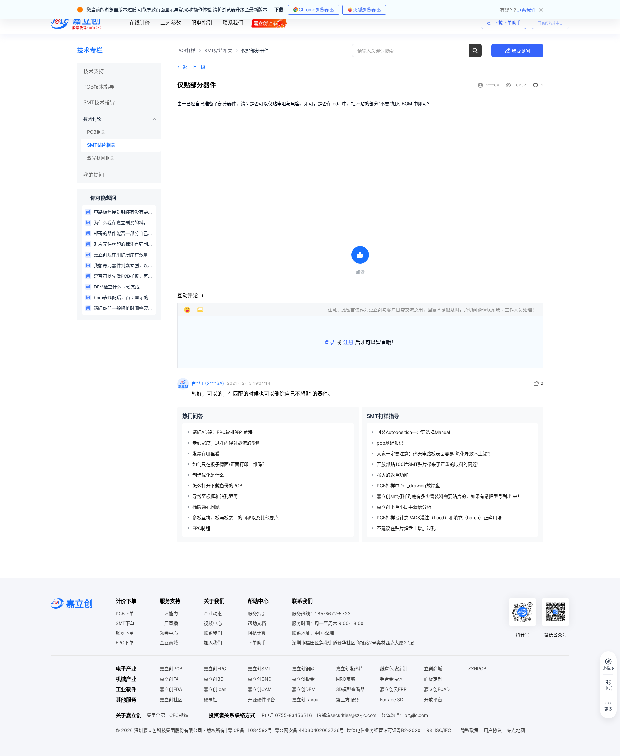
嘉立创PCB (171, 668)
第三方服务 (347, 699)
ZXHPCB (477, 668)
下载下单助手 (507, 22)
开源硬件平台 (261, 699)
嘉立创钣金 (303, 679)
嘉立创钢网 (303, 668)
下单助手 (257, 642)
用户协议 (493, 730)
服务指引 (257, 613)
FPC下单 (124, 642)
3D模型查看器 (350, 689)
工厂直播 (169, 623)
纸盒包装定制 (393, 668)
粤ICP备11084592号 (250, 730)
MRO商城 (345, 679)
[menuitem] (119, 71)
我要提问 (521, 50)
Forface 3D (391, 699)
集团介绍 (156, 715)
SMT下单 (125, 623)
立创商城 (433, 668)
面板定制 (433, 679)
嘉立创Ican (215, 689)
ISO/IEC (443, 730)
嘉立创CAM (259, 689)
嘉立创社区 (171, 699)
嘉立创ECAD (437, 689)
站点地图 (516, 730)
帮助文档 (257, 623)
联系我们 (213, 633)
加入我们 (213, 642)
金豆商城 (169, 642)
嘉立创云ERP (393, 689)
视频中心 (213, 623)
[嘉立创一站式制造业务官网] (77, 23)
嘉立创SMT (259, 668)
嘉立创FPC (215, 668)
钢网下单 (125, 633)
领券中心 (169, 633)
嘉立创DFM (303, 689)
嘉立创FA (169, 679)
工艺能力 (169, 613)
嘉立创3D (214, 679)
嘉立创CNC (259, 679)
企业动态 (213, 613)
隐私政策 (469, 730)
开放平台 (433, 699)
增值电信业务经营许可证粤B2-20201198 (389, 730)
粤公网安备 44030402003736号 (309, 730)
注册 (348, 342)
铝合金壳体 (391, 679)
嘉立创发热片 (349, 668)
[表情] (187, 310)
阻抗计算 (257, 633)
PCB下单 (125, 613)
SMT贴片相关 (218, 50)
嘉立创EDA (171, 689)
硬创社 (210, 699)
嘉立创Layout (306, 699)
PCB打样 (186, 50)
